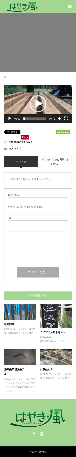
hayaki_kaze (24, 141)
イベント (63, 341)
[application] (38, 104)
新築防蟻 (9, 324)
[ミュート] (59, 118)
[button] (38, 103)
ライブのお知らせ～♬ (52, 332)
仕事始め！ (46, 369)
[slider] (34, 118)
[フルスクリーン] (66, 118)
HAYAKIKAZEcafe (49, 341)
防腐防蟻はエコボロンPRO (20, 333)
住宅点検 (16, 387)
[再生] (10, 118)
